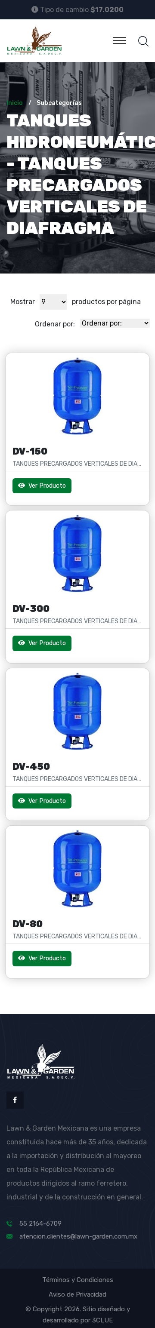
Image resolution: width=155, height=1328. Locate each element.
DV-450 (31, 766)
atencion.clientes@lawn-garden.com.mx (78, 1236)
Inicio (14, 103)
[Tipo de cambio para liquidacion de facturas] (34, 9)
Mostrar (22, 302)
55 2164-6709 (40, 1223)
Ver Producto (46, 485)
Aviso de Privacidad (77, 1294)
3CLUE (102, 1320)
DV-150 (29, 451)
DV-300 (31, 608)
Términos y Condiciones (77, 1280)
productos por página (106, 302)
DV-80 (27, 924)
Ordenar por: (55, 324)
